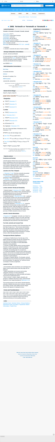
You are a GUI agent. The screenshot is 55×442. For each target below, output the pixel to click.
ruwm (14, 58)
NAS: (34, 36)
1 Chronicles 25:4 (10, 120)
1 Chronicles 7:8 (10, 104)
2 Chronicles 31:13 (19, 203)
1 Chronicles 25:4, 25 (19, 196)
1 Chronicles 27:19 (15, 126)
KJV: (34, 37)
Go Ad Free (2, 436)
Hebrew (9, 20)
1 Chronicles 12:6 (8, 179)
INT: (34, 39)
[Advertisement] (27, 333)
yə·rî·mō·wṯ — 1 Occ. (37, 192)
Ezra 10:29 (6, 141)
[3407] (53, 200)
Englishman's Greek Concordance (11, 304)
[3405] (1, 200)
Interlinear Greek (7, 303)
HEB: (34, 33)
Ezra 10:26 (6, 135)
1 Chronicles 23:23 (10, 112)
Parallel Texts (13, 306)
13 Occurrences (36, 178)
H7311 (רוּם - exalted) (24, 44)
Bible (2, 20)
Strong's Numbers (25, 303)
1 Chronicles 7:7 (10, 101)
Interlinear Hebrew (16, 303)
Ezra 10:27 (6, 138)
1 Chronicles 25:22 (10, 115)
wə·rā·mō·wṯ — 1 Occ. (38, 187)
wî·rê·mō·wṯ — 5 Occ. (37, 189)
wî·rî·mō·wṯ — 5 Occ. (37, 190)
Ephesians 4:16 (25, 280)
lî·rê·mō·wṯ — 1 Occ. (37, 186)
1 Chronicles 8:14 (10, 107)
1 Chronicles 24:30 (11, 118)
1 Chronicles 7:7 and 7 (9, 173)
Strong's (5, 20)
